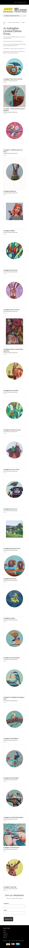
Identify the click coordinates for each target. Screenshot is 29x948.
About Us (5, 936)
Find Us (5, 937)
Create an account (22, 2)
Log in (15, 2)
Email (5, 910)
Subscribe (8, 919)
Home (4, 930)
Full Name (6, 903)
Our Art (4, 932)
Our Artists (5, 934)
